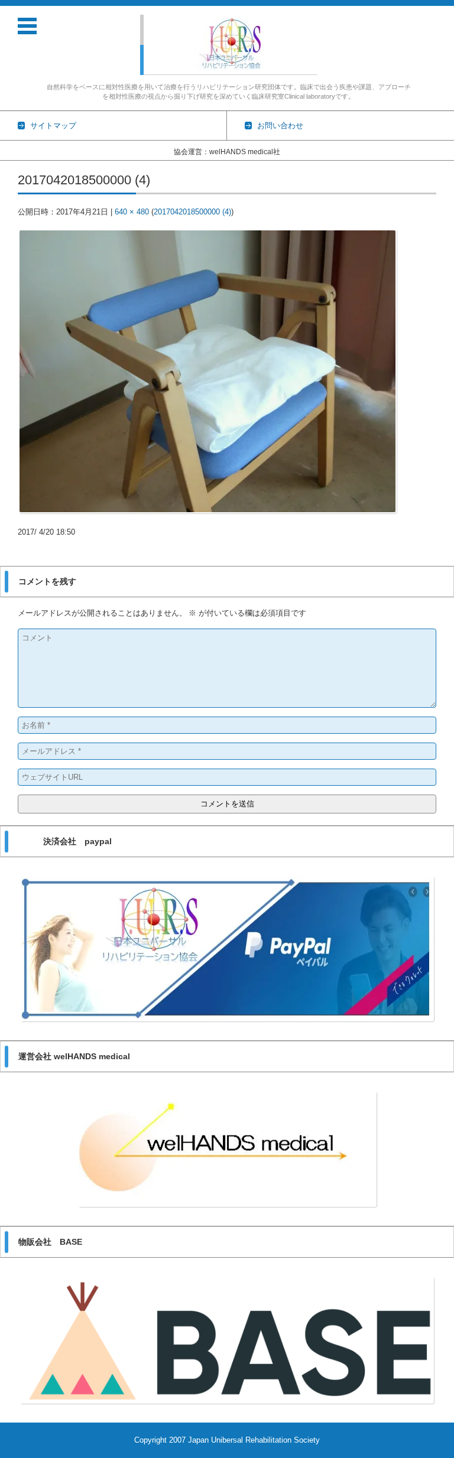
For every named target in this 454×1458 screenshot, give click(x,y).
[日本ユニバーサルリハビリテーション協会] (233, 44)
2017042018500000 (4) (192, 211)
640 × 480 (132, 211)
